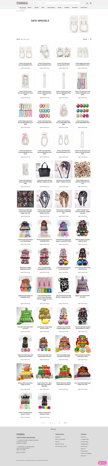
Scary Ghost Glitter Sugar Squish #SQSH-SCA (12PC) (83, 383)
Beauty (59, 7)
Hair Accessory (51, 7)
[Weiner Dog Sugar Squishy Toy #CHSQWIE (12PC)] (44, 229)
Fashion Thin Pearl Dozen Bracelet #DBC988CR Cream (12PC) (25, 152)
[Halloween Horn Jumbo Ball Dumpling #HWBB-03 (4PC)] (63, 316)
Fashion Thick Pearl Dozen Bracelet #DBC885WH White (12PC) (44, 152)
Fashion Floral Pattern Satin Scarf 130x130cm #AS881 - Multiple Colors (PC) (25, 211)
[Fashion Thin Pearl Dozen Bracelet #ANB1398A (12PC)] (44, 52)
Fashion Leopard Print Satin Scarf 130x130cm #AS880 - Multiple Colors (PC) (44, 211)
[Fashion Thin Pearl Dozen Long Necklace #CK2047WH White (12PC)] (82, 140)
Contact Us (83, 437)
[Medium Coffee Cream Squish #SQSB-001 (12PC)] (25, 372)
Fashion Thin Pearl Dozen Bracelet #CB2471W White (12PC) (25, 182)
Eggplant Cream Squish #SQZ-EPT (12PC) (82, 296)
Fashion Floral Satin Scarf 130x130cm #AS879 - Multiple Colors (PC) (82, 211)
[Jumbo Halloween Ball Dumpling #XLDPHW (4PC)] (82, 257)
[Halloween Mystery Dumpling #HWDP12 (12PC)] (82, 229)
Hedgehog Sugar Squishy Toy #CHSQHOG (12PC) (25, 296)
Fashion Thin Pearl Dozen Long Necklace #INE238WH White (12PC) (63, 93)
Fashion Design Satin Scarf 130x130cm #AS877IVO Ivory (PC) (82, 182)
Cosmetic (66, 7)
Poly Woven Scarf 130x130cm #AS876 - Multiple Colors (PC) (63, 181)
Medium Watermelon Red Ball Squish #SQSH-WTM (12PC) (63, 383)
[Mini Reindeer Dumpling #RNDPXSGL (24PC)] (25, 257)
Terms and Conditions (86, 453)
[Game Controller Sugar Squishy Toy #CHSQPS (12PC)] (25, 229)
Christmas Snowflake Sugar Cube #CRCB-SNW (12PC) (63, 355)
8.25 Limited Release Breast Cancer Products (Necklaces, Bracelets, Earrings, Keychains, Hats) (44, 298)
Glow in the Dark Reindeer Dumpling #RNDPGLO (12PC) (44, 268)
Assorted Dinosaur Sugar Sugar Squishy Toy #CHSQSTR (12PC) (63, 240)
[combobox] (56, 3)
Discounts (57, 437)
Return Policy (84, 446)
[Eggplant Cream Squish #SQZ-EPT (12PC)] (82, 285)
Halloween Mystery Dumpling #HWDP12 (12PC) (82, 240)
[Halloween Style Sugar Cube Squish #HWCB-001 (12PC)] (44, 344)
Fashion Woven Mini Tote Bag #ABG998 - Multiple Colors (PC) (44, 181)
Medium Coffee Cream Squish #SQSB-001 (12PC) (25, 383)
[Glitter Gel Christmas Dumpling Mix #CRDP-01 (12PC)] (82, 344)
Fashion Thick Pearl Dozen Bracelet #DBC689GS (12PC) (63, 151)
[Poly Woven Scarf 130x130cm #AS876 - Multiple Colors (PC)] (63, 169)
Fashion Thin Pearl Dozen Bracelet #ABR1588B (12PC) (25, 64)
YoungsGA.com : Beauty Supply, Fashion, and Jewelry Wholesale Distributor (34, 460)
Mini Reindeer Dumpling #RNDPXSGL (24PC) (25, 268)
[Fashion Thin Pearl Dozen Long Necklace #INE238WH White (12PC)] (63, 80)
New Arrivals (23, 7)
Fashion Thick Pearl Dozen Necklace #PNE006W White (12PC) (44, 93)
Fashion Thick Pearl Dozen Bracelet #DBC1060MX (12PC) (44, 121)
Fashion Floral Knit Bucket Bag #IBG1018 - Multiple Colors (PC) (63, 296)
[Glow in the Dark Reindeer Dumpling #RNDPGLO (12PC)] (44, 257)
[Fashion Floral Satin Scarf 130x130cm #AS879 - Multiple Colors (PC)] (82, 199)
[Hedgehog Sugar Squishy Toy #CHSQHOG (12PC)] (25, 285)
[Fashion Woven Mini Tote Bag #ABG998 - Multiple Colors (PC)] (44, 169)
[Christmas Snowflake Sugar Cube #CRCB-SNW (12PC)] (63, 344)
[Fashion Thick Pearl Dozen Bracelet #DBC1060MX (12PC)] (44, 110)
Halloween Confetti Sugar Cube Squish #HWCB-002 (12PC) (25, 355)
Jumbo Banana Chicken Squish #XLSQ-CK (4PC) (44, 327)
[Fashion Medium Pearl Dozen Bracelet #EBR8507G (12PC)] (82, 52)
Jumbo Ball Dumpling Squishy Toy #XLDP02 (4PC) (63, 268)
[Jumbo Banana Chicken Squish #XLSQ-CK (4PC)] (44, 316)
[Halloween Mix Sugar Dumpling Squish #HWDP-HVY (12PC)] (82, 316)
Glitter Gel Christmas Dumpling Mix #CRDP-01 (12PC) (82, 355)
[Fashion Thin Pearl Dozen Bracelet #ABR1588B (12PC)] (25, 52)
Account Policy (84, 441)
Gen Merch (75, 7)
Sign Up (57, 441)
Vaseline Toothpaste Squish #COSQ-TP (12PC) (25, 413)
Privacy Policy (84, 451)
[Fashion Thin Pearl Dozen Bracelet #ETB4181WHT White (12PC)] (25, 80)
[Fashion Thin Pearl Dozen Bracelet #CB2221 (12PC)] (63, 52)
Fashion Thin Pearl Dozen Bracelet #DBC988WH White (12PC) (63, 122)
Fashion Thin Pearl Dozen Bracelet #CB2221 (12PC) (63, 64)
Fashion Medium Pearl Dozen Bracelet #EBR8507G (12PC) (83, 64)
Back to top (53, 429)
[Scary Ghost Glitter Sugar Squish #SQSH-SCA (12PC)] (82, 372)
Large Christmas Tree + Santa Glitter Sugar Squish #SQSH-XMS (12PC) (44, 384)
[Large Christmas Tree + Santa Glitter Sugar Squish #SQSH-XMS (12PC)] (44, 372)
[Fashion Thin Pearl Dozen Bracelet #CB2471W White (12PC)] (25, 169)
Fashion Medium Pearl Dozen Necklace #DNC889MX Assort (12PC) (25, 122)
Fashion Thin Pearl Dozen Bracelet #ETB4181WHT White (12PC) (25, 93)
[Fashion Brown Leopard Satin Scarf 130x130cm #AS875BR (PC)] (63, 199)
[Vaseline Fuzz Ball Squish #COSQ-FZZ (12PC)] (44, 402)
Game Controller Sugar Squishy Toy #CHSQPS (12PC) (25, 240)
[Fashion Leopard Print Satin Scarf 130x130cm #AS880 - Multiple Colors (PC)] (44, 199)
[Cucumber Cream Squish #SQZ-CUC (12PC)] (25, 316)
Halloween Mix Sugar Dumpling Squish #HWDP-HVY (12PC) (82, 327)
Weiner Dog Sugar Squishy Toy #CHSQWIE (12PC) (44, 240)
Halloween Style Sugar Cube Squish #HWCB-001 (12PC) (44, 355)
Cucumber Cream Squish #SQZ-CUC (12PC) (25, 327)
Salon (43, 7)
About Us (83, 448)
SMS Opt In (83, 455)
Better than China (59, 444)
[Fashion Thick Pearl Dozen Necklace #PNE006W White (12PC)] (44, 80)
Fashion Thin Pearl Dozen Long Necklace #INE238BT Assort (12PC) (82, 93)
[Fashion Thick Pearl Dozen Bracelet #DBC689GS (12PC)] (63, 140)
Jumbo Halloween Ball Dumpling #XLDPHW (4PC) (82, 268)
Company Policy (85, 439)
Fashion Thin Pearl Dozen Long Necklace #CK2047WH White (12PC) (82, 152)
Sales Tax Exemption (60, 439)
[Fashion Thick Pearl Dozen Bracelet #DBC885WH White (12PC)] (44, 140)
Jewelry (36, 7)
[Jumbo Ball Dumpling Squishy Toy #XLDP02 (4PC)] (63, 257)
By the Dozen (84, 7)
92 (59, 423)
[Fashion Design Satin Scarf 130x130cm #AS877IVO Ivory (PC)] (82, 169)
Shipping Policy (84, 444)
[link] (43, 423)
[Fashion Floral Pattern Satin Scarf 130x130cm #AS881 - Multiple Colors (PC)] (25, 199)
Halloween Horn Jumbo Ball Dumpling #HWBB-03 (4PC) (63, 327)
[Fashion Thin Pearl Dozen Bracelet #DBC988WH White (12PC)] (63, 110)
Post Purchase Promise (61, 446)
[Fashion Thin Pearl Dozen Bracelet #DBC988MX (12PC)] (82, 110)
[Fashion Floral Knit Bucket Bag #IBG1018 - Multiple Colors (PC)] (63, 285)
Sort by (18, 39)
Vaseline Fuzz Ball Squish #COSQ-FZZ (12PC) (44, 413)
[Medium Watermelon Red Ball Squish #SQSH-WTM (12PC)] (63, 372)
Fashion (29, 7)
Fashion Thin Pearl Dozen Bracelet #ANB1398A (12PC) (44, 64)
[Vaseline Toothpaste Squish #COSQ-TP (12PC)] (25, 402)
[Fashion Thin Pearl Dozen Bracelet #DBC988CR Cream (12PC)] (25, 140)
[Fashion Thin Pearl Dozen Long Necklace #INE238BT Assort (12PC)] (82, 80)
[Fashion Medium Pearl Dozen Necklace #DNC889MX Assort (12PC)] (25, 110)
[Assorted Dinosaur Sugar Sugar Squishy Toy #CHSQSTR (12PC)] (63, 229)
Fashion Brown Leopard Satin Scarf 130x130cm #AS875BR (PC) (63, 211)
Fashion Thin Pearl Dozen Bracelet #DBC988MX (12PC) (82, 121)
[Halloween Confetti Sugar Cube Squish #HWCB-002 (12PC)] (25, 344)
